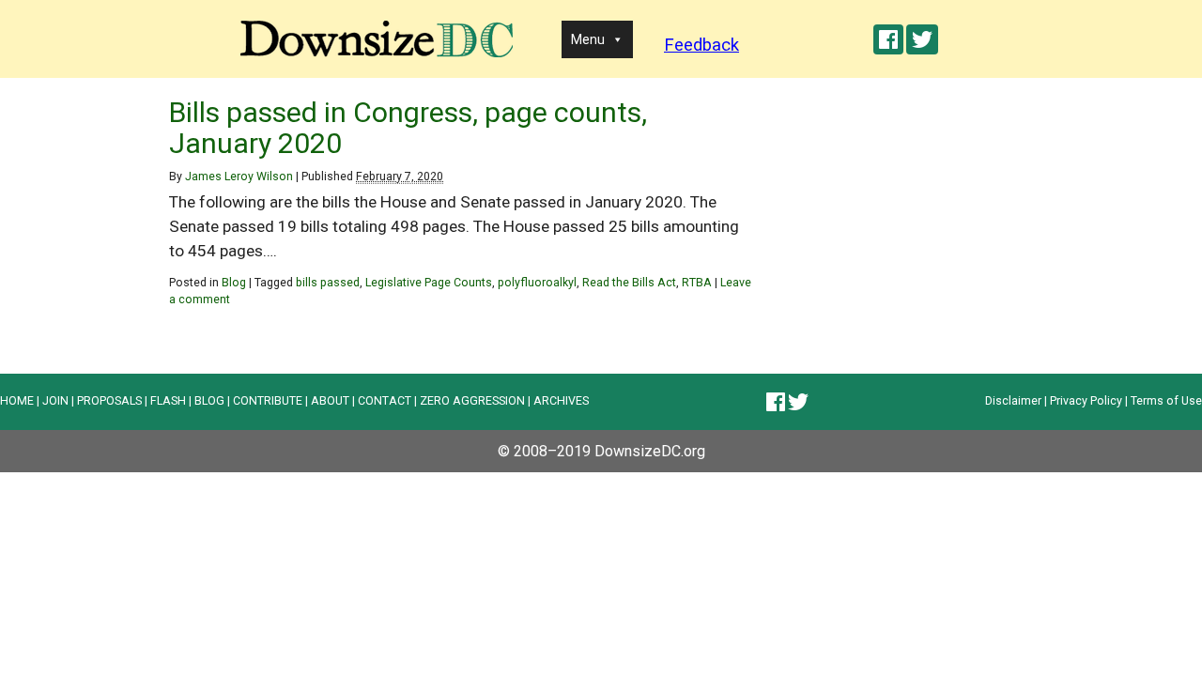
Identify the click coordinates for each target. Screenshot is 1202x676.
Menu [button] (588, 39)
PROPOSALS (109, 400)
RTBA (697, 282)
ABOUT (330, 400)
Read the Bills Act (629, 282)
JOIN (55, 400)
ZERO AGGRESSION (472, 400)
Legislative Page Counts (428, 282)
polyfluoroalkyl (537, 282)
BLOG (209, 400)
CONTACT (384, 400)
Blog (234, 282)
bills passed (328, 282)
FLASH (168, 400)
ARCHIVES (561, 400)
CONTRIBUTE (267, 400)
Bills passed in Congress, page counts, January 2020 (408, 128)
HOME (17, 400)
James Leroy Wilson (239, 176)
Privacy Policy (1086, 400)
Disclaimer (1013, 400)
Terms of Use (1166, 400)
